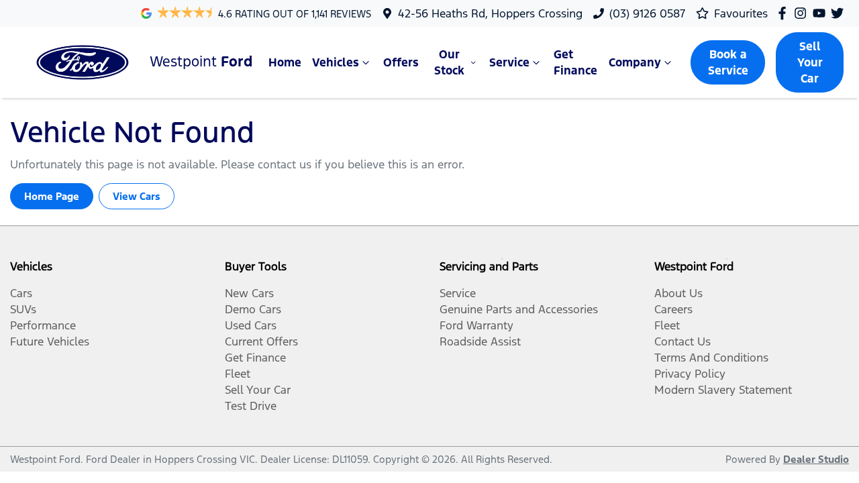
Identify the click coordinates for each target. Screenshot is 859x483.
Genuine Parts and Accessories (519, 309)
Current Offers (261, 341)
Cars (21, 293)
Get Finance (575, 62)
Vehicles (335, 62)
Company (635, 62)
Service (509, 62)
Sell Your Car (810, 62)
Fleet (237, 373)
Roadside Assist (480, 341)
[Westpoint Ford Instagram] (803, 13)
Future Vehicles (49, 341)
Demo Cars (253, 309)
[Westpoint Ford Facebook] (785, 13)
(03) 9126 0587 (647, 13)
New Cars (249, 293)
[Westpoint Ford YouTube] (822, 13)
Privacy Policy (689, 373)
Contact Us (682, 341)
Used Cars (250, 325)
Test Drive (250, 405)
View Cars (136, 196)
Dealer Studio (816, 459)
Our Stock (449, 62)
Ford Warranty (476, 325)
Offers (401, 62)
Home (284, 62)
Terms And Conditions (711, 357)
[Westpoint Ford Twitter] (840, 13)
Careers (673, 309)
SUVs (23, 309)
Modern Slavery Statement (723, 389)
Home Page (51, 196)
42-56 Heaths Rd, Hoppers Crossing (490, 13)
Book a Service (728, 62)
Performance (43, 325)
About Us (678, 293)
